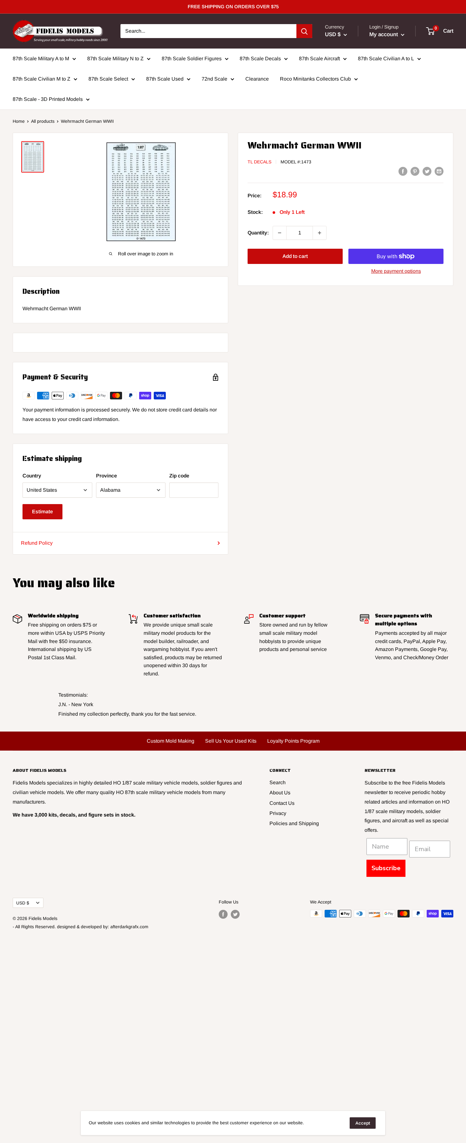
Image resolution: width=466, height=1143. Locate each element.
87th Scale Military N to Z (115, 58)
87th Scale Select (108, 79)
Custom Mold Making (170, 741)
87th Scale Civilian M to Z (41, 79)
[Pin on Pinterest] (415, 171)
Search (277, 782)
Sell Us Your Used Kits (230, 741)
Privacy (277, 813)
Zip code (179, 475)
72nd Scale (214, 79)
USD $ (22, 903)
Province (106, 475)
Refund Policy (37, 543)
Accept (362, 1123)
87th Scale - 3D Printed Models (48, 99)
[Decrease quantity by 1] (279, 233)
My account (384, 34)
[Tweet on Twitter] (427, 171)
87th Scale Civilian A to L (386, 58)
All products (43, 121)
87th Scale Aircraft (319, 58)
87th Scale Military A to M (41, 58)
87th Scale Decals (260, 58)
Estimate (42, 511)
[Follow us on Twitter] (235, 914)
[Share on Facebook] (402, 171)
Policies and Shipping (294, 823)
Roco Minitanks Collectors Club (315, 79)
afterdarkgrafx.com (129, 926)
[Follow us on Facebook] (223, 914)
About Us (279, 792)
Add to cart (295, 256)
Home (19, 121)
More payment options (396, 271)
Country (32, 475)
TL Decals (259, 161)
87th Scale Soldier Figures (192, 58)
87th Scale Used (165, 79)
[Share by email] (439, 171)
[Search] (304, 31)
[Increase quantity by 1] (319, 233)
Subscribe (386, 868)
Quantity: (258, 232)
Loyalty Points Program (293, 741)
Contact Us (281, 803)
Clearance (257, 79)
